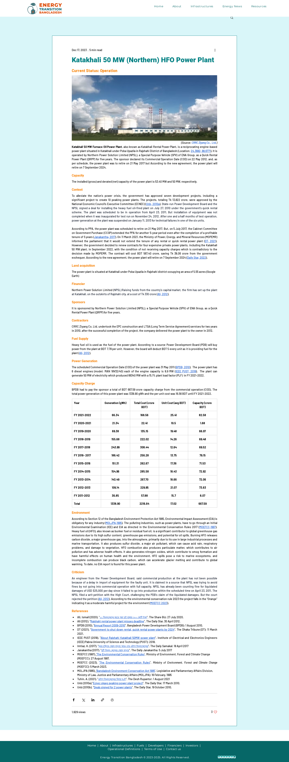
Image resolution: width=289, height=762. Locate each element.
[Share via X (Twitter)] (83, 700)
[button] (232, 17)
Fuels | (142, 745)
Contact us (173, 749)
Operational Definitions (124, 749)
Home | (93, 745)
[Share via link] (102, 700)
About (105, 745)
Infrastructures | (124, 745)
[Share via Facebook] (73, 700)
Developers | (158, 745)
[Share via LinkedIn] (93, 700)
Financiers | (177, 745)
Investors (192, 745)
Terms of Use (153, 749)
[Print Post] (112, 700)
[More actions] (215, 50)
